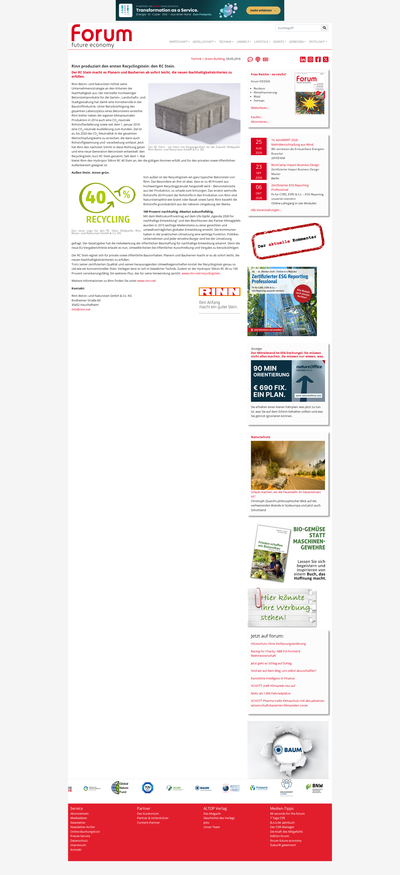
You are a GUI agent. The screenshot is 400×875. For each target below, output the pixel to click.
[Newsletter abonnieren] (265, 59)
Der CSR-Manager (282, 827)
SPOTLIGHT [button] (317, 42)
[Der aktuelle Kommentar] (287, 241)
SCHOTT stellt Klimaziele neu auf (273, 686)
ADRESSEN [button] (296, 42)
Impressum (78, 845)
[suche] (325, 27)
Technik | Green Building (208, 59)
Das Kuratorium (148, 813)
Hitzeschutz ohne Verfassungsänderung (278, 644)
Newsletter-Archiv (82, 827)
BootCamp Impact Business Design (295, 165)
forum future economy (286, 840)
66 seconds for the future (287, 813)
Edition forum (279, 836)
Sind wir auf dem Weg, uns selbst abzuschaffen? (283, 671)
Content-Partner (148, 822)
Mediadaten (78, 818)
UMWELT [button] (243, 42)
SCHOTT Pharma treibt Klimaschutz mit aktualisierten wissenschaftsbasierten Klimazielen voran (287, 703)
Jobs (206, 822)
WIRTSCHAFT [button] (178, 42)
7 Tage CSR (277, 818)
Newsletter (77, 822)
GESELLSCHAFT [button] (203, 42)
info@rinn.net (81, 309)
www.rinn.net (146, 281)
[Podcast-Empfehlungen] (258, 59)
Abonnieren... (260, 122)
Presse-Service (80, 836)
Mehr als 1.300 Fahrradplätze (271, 693)
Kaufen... (257, 117)
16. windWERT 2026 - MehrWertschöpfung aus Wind (292, 142)
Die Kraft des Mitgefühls (286, 831)
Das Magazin (212, 813)
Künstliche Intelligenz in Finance (273, 678)
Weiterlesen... (260, 108)
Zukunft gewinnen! (283, 845)
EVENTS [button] (278, 42)
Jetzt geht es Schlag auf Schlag (271, 663)
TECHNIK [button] (225, 42)
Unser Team (211, 827)
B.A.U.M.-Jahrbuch (282, 822)
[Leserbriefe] (250, 59)
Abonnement (79, 813)
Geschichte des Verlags (219, 818)
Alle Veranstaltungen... (266, 210)
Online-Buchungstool (85, 831)
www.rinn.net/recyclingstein (201, 273)
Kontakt (75, 849)
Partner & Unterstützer (153, 818)
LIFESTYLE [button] (261, 42)
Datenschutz (79, 840)
